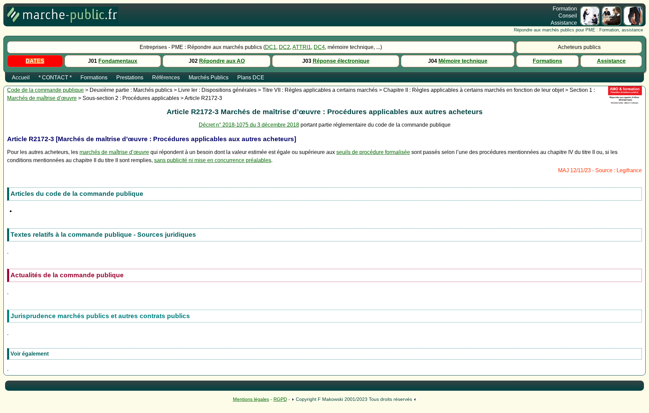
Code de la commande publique (45, 90)
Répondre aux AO (222, 61)
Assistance (611, 61)
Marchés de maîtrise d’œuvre (42, 98)
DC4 (319, 47)
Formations (547, 61)
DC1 (270, 47)
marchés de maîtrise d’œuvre (114, 152)
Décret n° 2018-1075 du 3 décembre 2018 (249, 125)
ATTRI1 (301, 47)
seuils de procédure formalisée (373, 152)
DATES (35, 61)
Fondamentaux (117, 61)
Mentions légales (251, 399)
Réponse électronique (341, 61)
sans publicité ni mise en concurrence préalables (212, 160)
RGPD (280, 399)
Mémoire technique (462, 61)
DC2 (284, 47)
